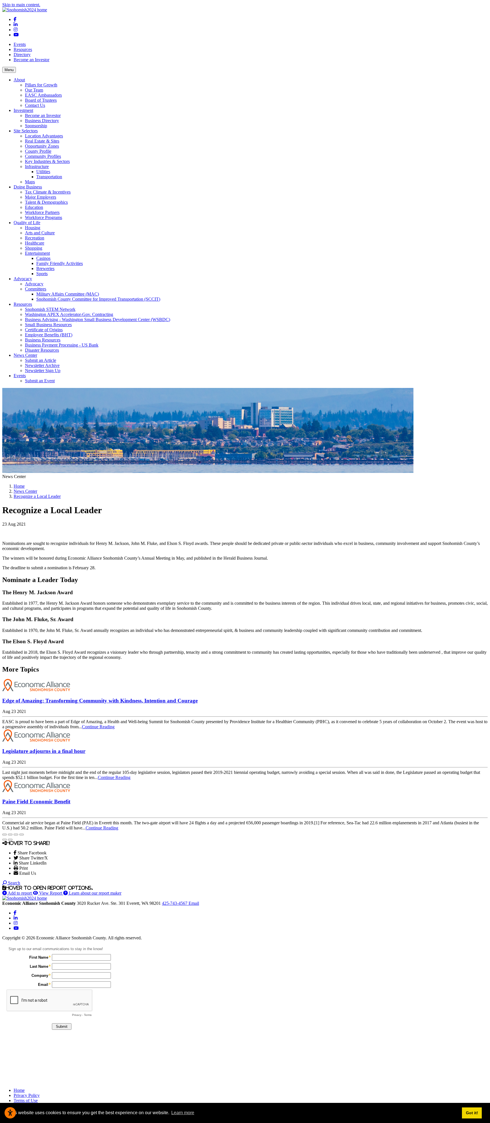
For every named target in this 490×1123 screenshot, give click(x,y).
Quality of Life (27, 222)
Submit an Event (40, 380)
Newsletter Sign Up (42, 370)
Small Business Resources (48, 324)
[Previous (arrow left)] (4, 839)
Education (34, 207)
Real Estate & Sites (42, 141)
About (19, 79)
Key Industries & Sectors (47, 161)
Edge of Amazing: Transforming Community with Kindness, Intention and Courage (100, 701)
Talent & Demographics (46, 202)
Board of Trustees (41, 100)
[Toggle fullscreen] (16, 834)
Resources (23, 49)
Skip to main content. (21, 4)
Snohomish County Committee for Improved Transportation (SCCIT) (98, 299)
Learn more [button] (182, 1112)
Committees (35, 288)
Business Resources (42, 339)
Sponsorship (36, 125)
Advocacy (23, 278)
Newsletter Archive (42, 365)
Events (20, 44)
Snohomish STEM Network (50, 309)
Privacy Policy (27, 1095)
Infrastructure (37, 166)
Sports (42, 273)
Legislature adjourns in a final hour (43, 751)
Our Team (34, 90)
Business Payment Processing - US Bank (61, 345)
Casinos (43, 258)
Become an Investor (31, 59)
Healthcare (34, 243)
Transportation (49, 176)
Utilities (43, 171)
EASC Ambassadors (43, 95)
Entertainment (37, 253)
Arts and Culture (40, 232)
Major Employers (40, 197)
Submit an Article (40, 360)
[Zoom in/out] (21, 834)
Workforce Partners (42, 212)
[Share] (10, 834)
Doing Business (28, 186)
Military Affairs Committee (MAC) (67, 294)
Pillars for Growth (41, 84)
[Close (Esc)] (4, 834)
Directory (22, 54)
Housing (32, 227)
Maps (30, 181)
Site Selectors (26, 130)
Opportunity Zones (42, 146)
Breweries (45, 268)
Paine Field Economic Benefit (36, 801)
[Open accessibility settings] (10, 1112)
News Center (25, 355)
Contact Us (35, 105)
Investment (23, 110)
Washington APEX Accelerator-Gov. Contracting (69, 314)
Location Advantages (44, 135)
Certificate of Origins (44, 329)
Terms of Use (26, 1100)
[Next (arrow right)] (10, 839)
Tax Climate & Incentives (48, 192)
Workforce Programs (43, 217)
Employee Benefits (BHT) (48, 334)
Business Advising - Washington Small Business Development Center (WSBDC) (97, 319)
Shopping (33, 248)
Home (19, 1090)
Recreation (34, 237)
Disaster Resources (42, 350)
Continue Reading (98, 726)
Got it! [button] (472, 1113)
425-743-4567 (175, 903)
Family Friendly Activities (59, 263)
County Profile (38, 151)
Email (194, 903)
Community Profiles (43, 156)
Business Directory (42, 120)
